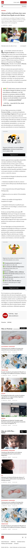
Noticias (3, 10)
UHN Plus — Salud (7, 25)
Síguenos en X (14, 154)
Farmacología (4, 370)
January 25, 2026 (7, 105)
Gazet (24, 547)
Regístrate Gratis (14, 288)
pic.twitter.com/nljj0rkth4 (14, 100)
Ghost (20, 547)
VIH (2, 475)
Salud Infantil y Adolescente (8, 346)
